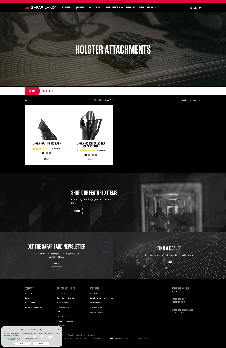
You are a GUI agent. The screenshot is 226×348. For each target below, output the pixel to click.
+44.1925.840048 (178, 302)
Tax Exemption (95, 303)
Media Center (30, 303)
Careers (27, 298)
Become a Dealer (96, 312)
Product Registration (65, 321)
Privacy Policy (55, 333)
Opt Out (12, 339)
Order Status (62, 316)
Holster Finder (95, 7)
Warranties (61, 326)
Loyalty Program (63, 307)
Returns (60, 330)
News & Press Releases (33, 307)
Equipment (79, 7)
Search (169, 261)
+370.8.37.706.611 (178, 313)
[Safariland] (40, 7)
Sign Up (56, 263)
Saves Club (130, 7)
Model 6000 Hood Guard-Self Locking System (91, 135)
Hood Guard (110, 100)
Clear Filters (48, 91)
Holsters (66, 7)
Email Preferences (64, 303)
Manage (22, 343)
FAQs (59, 312)
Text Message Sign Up (65, 298)
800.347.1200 (177, 291)
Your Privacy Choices (122, 338)
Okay (41, 343)
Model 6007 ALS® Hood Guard (47, 135)
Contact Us (61, 293)
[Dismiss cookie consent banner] (59, 329)
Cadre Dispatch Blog (114, 7)
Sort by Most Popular (190, 100)
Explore (77, 211)
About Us (28, 293)
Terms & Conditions (83, 338)
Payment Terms (96, 307)
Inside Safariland (146, 7)
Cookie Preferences (141, 338)
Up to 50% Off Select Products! (113, 1)
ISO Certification (100, 338)
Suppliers (93, 293)
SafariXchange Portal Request (101, 298)
